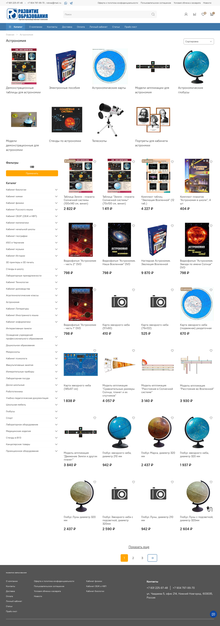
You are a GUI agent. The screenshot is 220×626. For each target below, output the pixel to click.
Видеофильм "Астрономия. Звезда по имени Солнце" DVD (196, 264)
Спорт (9, 417)
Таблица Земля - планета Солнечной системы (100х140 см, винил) (79, 200)
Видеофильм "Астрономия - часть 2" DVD (80, 262)
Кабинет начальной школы (20, 229)
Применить (32, 173)
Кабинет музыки (15, 249)
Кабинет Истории (15, 255)
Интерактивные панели (19, 328)
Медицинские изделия (18, 431)
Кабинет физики (15, 202)
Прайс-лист (131, 26)
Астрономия (12, 302)
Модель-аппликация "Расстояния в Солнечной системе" (157, 389)
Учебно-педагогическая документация (27, 398)
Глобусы (10, 411)
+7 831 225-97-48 (14, 2)
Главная (10, 34)
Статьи (116, 26)
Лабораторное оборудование (22, 424)
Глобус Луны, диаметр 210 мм (157, 518)
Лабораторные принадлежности (23, 275)
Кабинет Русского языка (19, 209)
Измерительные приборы (20, 371)
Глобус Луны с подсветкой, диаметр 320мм (196, 518)
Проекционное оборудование (22, 450)
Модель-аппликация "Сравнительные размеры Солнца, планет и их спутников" (119, 390)
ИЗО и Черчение (15, 242)
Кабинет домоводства (18, 288)
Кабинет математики (17, 222)
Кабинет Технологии (17, 282)
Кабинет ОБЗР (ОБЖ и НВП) (21, 216)
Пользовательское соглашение (156, 2)
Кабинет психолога (16, 358)
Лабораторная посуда (18, 378)
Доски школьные (15, 384)
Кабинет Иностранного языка (22, 315)
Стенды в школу (15, 268)
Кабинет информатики (18, 321)
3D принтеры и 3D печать (20, 262)
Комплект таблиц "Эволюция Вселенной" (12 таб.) (157, 200)
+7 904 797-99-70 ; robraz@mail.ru (44, 2)
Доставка (67, 26)
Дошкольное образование (20, 345)
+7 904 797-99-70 (184, 588)
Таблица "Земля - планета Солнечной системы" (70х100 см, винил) (118, 200)
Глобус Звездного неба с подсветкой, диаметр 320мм (118, 520)
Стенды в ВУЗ (13, 437)
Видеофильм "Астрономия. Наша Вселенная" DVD (119, 262)
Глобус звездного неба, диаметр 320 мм (194, 454)
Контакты (52, 26)
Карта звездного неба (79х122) (154, 326)
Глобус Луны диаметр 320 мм (80, 518)
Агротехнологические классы (22, 295)
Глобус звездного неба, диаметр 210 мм (117, 454)
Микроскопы (13, 351)
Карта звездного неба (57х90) (116, 326)
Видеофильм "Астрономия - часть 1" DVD (80, 326)
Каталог (18, 26)
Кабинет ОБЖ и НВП (96, 586)
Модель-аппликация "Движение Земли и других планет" (80, 456)
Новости (207, 2)
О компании (35, 26)
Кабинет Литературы (17, 308)
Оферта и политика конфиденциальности (118, 2)
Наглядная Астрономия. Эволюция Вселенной (156, 262)
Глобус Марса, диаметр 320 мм (158, 454)
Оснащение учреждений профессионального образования (24, 336)
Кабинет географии (16, 235)
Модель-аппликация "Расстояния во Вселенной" (197, 387)
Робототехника (14, 391)
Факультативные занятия (19, 364)
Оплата (81, 26)
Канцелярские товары (18, 444)
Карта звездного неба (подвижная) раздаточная (196, 326)
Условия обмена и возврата (187, 2)
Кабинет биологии (16, 189)
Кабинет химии (14, 196)
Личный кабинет (98, 26)
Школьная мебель (16, 404)
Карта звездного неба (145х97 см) (77, 387)
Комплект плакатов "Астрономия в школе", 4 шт (195, 200)
